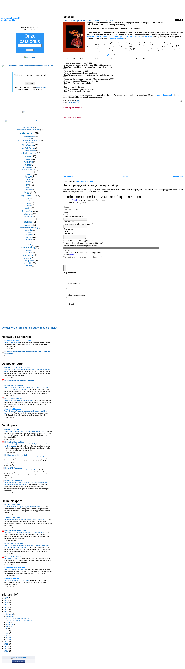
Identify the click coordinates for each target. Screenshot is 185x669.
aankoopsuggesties (29, 127)
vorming (28, 258)
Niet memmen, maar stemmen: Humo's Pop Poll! (21, 470)
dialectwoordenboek (29, 170)
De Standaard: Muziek (12, 505)
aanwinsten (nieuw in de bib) (28, 130)
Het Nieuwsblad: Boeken (13, 385)
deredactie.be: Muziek (12, 518)
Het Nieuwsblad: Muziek (13, 543)
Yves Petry (147, 37)
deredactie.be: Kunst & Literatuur (17, 367)
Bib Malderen (28, 145)
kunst (28, 203)
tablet (29, 245)
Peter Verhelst (134, 37)
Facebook (29, 179)
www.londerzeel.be (8, 20)
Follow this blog (18, 661)
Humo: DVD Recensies (13, 468)
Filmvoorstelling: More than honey (17, 618)
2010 (6, 646)
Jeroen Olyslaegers (120, 37)
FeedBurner (41, 87)
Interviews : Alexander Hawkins (15, 569)
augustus (9, 626)
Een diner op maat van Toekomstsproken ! (88, 20)
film (26, 184)
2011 (6, 644)
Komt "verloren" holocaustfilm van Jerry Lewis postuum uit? (24, 431)
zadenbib (28, 263)
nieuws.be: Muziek (11, 578)
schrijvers (28, 234)
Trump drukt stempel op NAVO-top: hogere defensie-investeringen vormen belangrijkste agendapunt (26, 388)
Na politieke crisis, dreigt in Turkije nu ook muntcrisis (22, 507)
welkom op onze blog (29, 261)
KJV (29, 201)
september (10, 624)
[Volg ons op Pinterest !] (30, 111)
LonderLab (27, 211)
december (9, 614)
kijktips (28, 198)
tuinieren (29, 250)
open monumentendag (29, 228)
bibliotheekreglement (29, 150)
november (9, 616)
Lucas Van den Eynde (116, 39)
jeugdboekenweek (28, 195)
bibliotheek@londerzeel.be (11, 18)
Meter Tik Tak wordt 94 (12, 342)
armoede (29, 138)
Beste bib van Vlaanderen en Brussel (28, 140)
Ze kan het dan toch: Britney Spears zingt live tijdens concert (25, 520)
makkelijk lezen (29, 216)
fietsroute (29, 182)
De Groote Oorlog (28, 167)
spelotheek (29, 240)
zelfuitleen (29, 266)
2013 (6, 612)
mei (7, 631)
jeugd (27, 192)
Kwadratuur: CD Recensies (14, 567)
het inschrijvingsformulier (164, 95)
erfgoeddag (28, 174)
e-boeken (28, 172)
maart (8, 635)
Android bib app (28, 136)
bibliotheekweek (28, 153)
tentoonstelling (28, 247)
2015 (6, 607)
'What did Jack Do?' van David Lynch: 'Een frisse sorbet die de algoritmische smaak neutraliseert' (25, 484)
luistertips (28, 214)
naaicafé (28, 225)
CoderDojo (28, 162)
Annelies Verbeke (94, 37)
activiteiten (26, 133)
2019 (6, 598)
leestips (28, 208)
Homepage (124, 176)
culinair (70, 102)
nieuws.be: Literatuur (12, 409)
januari (8, 639)
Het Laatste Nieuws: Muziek (15, 531)
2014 (6, 610)
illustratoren (29, 189)
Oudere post (178, 176)
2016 (6, 605)
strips (29, 242)
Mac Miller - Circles (11, 558)
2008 (6, 651)
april (7, 633)
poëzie (29, 232)
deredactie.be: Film (11, 429)
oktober (8, 622)
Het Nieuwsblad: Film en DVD (15, 455)
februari (9, 637)
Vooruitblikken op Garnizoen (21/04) (16, 580)
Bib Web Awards (28, 148)
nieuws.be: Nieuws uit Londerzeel (17, 340)
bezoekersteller (29, 143)
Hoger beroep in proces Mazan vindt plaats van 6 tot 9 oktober (25, 457)
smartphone (28, 237)
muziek (28, 221)
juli (7, 629)
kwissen (29, 206)
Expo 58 (28, 177)
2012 (6, 642)
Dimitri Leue (107, 37)
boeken (28, 156)
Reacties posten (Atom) (85, 181)
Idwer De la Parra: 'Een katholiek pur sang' (19, 400)
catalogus (28, 159)
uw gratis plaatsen (107, 55)
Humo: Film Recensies (13, 481)
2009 (6, 649)
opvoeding (29, 230)
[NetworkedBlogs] (18, 657)
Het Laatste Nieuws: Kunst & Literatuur (19, 380)
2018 (6, 600)
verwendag (29, 252)
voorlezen (76, 102)
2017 (6, 603)
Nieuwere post (69, 176)
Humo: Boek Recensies (13, 398)
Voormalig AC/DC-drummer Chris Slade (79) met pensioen (24, 533)
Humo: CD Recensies (12, 556)
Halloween (29, 187)
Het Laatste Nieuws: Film (14, 442)
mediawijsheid (28, 219)
